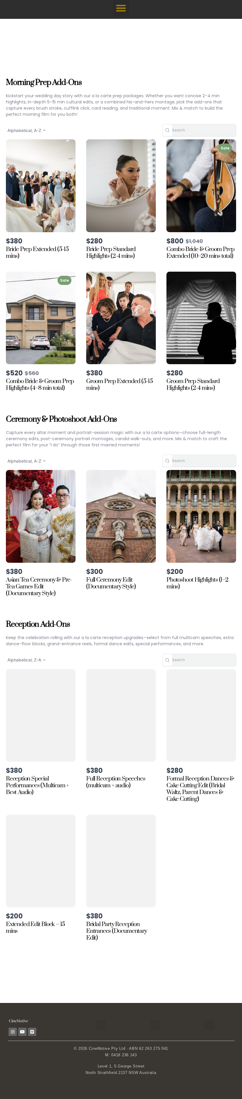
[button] (121, 8)
